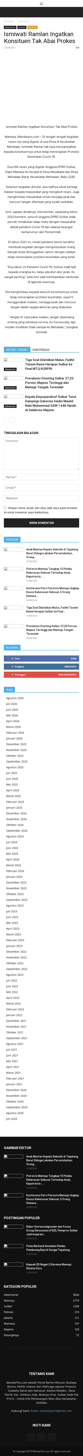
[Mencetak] (46, 56)
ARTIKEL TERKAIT (17, 349)
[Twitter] (29, 56)
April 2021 (12, 1067)
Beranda (8, 21)
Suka (73, 658)
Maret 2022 (13, 1003)
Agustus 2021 (15, 1044)
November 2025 (16, 750)
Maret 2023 (13, 934)
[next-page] (12, 419)
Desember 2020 (16, 1090)
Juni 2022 (12, 986)
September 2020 (16, 1107)
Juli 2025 (11, 773)
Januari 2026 (14, 738)
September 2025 (16, 761)
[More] (64, 56)
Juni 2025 (12, 779)
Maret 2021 (13, 1072)
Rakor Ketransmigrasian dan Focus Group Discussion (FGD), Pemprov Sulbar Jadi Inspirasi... (52, 1230)
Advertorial (23, 21)
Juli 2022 (11, 980)
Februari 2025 (15, 802)
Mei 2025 (12, 784)
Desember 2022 (16, 951)
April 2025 (12, 790)
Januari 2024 (14, 877)
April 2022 (12, 998)
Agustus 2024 (15, 836)
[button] (6, 12)
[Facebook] (20, 56)
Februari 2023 (15, 940)
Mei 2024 (12, 853)
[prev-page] (6, 419)
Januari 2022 (14, 1015)
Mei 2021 (12, 1061)
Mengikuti (70, 666)
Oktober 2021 (15, 1032)
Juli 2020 (11, 1119)
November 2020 (16, 1096)
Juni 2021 (12, 1055)
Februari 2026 (15, 732)
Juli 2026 (11, 704)
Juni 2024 (12, 848)
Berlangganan (67, 674)
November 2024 (16, 819)
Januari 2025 (14, 807)
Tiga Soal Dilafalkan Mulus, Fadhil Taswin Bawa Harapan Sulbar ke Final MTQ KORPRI (49, 364)
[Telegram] (55, 56)
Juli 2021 (11, 1049)
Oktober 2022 (15, 963)
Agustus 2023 (15, 905)
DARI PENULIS (41, 349)
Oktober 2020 (15, 1101)
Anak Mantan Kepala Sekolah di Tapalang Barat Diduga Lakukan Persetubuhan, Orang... (52, 553)
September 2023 (16, 900)
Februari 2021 (15, 1078)
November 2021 (16, 1026)
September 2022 (16, 969)
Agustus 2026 (15, 698)
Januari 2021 (14, 1084)
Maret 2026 (13, 727)
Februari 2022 (15, 1009)
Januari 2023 (14, 946)
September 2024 (16, 830)
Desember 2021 (16, 1021)
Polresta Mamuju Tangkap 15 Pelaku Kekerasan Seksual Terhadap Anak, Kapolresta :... (49, 572)
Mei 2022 (12, 992)
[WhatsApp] (38, 56)
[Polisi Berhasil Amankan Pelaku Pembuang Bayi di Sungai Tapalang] (13, 1251)
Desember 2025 (16, 744)
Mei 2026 (12, 715)
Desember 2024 (16, 813)
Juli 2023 (11, 911)
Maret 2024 (13, 865)
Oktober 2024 (15, 825)
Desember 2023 (16, 882)
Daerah (22, 27)
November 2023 (16, 888)
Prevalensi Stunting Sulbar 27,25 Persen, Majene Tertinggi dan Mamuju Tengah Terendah (49, 382)
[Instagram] (41, 1437)
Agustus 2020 (15, 1113)
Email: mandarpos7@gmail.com (51, 1411)
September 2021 (16, 1038)
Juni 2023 (12, 917)
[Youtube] (52, 1437)
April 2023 (12, 928)
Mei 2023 (12, 923)
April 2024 (12, 859)
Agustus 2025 (15, 767)
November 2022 (16, 957)
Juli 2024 (11, 842)
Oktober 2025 (15, 755)
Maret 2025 (13, 796)
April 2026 (12, 721)
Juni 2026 (12, 709)
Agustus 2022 (15, 974)
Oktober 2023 (15, 894)
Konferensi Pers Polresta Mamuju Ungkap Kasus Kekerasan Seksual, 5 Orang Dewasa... (52, 592)
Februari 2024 (15, 871)
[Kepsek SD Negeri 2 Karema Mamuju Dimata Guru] (13, 1269)
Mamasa (32, 27)
